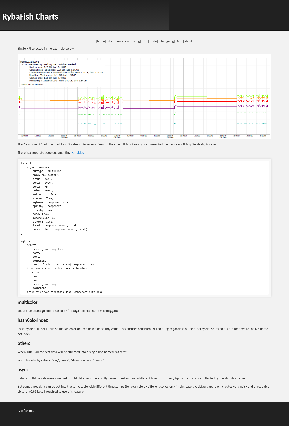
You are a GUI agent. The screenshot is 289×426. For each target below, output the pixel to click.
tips (145, 41)
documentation (118, 41)
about (188, 41)
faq (179, 41)
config (136, 41)
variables (77, 153)
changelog (167, 41)
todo (154, 41)
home (101, 41)
